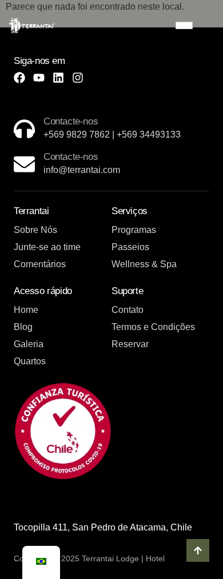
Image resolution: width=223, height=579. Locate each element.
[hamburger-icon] (184, 25)
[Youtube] (39, 77)
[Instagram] (77, 77)
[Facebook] (19, 77)
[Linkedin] (58, 77)
